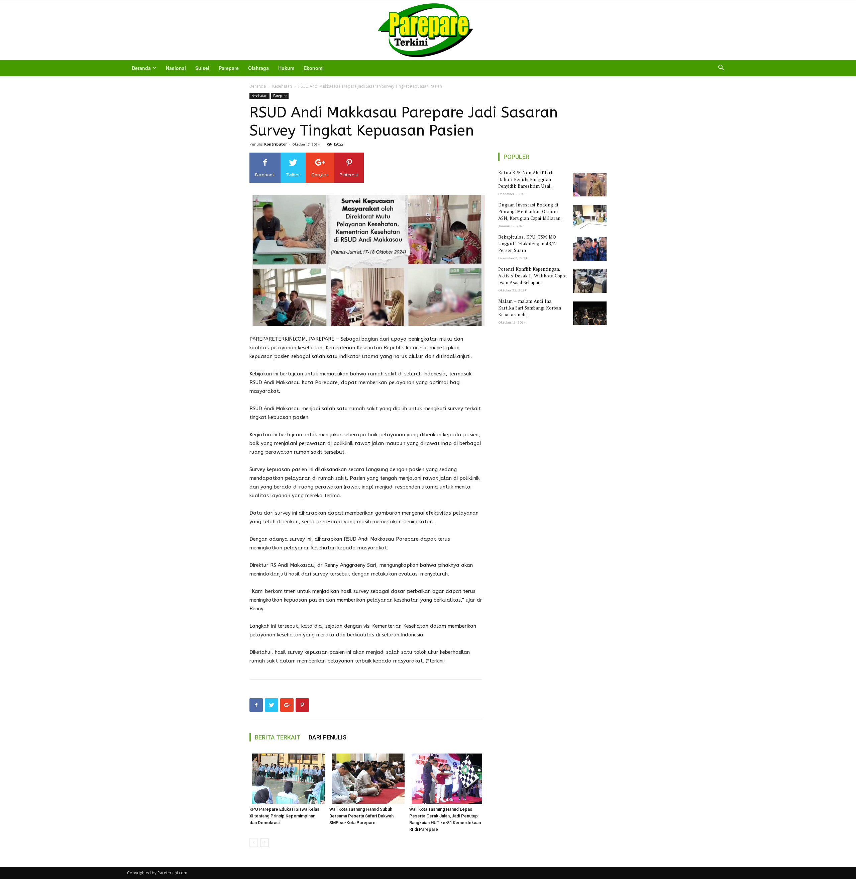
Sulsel (202, 68)
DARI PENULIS (327, 737)
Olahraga (258, 68)
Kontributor (275, 144)
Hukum (286, 68)
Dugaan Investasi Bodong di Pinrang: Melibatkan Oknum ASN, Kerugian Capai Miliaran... (530, 211)
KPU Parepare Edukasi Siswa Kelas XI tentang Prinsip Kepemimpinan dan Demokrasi (284, 816)
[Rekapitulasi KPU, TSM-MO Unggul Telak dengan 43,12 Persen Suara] (589, 249)
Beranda (141, 68)
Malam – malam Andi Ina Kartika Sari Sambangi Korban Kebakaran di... (529, 308)
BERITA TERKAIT (278, 737)
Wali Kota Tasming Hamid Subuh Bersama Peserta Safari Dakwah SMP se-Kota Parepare (361, 816)
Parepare (229, 68)
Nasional (176, 68)
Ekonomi (314, 68)
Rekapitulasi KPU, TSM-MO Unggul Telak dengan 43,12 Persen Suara (527, 243)
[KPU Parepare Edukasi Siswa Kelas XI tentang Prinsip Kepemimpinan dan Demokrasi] (285, 779)
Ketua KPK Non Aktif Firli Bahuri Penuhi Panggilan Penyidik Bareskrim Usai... (526, 179)
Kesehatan (282, 86)
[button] (721, 68)
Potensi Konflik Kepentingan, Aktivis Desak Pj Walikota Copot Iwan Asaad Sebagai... (532, 275)
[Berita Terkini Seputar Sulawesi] (428, 30)
